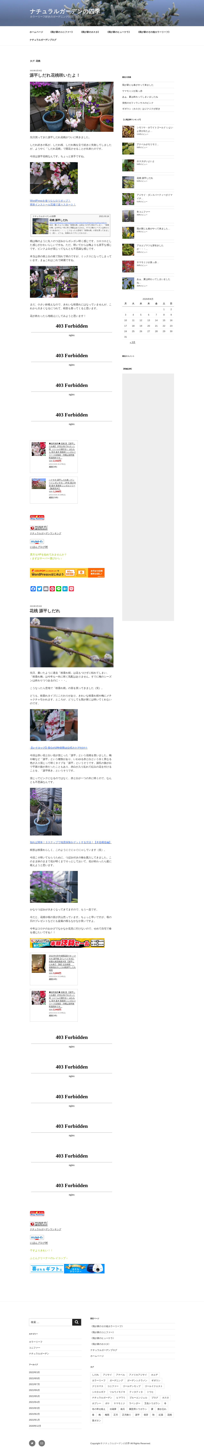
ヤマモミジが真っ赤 (132, 91)
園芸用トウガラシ (138, 1409)
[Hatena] (202, 23)
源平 (137, 1414)
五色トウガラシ (152, 1403)
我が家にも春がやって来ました (137, 85)
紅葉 (161, 1414)
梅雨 (107, 1414)
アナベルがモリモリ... (148, 144)
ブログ (154, 1397)
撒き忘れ (161, 1409)
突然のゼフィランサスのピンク (137, 103)
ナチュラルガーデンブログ (43, 39)
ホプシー (96, 1403)
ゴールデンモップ (132, 1386)
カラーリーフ (35, 1342)
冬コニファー (143, 211)
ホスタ (165, 1397)
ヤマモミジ (119, 1403)
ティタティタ (136, 1392)
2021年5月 (34, 1396)
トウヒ (150, 1392)
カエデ (154, 1374)
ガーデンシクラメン (137, 1380)
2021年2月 (34, 1414)
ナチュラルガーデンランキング (45, 533)
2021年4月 (34, 1402)
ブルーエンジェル (138, 1397)
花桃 (169, 1414)
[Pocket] (202, 24)
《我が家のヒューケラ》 (118, 32)
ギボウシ (155, 1380)
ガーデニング (116, 1380)
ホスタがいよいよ (146, 161)
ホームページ (36, 32)
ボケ (107, 1403)
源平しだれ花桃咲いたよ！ (55, 75)
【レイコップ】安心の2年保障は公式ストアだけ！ (58, 747)
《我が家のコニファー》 (61, 32)
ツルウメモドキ (117, 1392)
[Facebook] (202, 17)
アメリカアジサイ (138, 1374)
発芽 (146, 1414)
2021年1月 (34, 1420)
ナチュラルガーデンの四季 (65, 11)
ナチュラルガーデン (39, 1353)
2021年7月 (34, 1384)
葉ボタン (96, 1420)
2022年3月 (34, 1372)
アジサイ (107, 1374)
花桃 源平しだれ (45, 610)
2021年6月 (34, 1390)
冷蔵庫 (113, 1409)
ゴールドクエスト (154, 1386)
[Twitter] (202, 18)
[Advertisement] (148, 497)
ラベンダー (134, 1403)
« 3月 (132, 342)
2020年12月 (35, 1426)
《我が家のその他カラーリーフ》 (154, 32)
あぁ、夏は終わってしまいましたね (140, 97)
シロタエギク (99, 1392)
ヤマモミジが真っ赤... (148, 262)
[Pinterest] (202, 21)
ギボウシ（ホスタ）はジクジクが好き (141, 108)
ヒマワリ (120, 1397)
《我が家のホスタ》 (90, 32)
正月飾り (126, 1414)
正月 (115, 1414)
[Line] (202, 22)
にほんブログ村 (39, 547)
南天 (122, 1409)
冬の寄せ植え (99, 1409)
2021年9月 (34, 1378)
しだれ (95, 1374)
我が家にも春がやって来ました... (153, 228)
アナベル (120, 1374)
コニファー (34, 1347)
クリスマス (97, 1386)
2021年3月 (34, 1408)
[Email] (202, 19)
